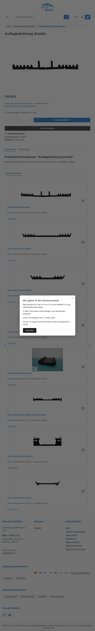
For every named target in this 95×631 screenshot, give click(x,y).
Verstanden (29, 330)
